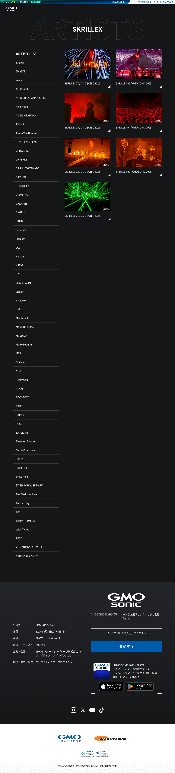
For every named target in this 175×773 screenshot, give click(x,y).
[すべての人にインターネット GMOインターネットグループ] (156, 2)
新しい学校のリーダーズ (29, 547)
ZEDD (19, 538)
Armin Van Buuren (26, 133)
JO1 (18, 247)
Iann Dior (21, 230)
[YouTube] (92, 710)
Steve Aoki (22, 476)
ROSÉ (19, 423)
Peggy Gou (22, 379)
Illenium (20, 238)
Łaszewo (21, 300)
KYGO (19, 274)
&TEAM (20, 62)
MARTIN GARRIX (25, 326)
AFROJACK (22, 89)
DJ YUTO (21, 177)
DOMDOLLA (22, 186)
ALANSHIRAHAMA (26, 115)
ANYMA (20, 124)
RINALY (20, 415)
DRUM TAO (22, 194)
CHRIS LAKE (22, 150)
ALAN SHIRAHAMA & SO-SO (31, 97)
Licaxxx (20, 291)
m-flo (19, 309)
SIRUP (19, 459)
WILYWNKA (22, 529)
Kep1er (20, 256)
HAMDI (20, 221)
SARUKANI (22, 432)
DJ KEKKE (21, 159)
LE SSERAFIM (23, 282)
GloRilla (20, 212)
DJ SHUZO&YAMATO (27, 168)
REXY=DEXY (22, 397)
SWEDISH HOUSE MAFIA (29, 485)
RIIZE (19, 406)
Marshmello (22, 318)
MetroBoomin (24, 344)
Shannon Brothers (26, 441)
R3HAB (20, 388)
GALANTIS (21, 203)
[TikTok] (101, 710)
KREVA (19, 265)
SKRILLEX (21, 468)
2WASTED (21, 71)
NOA (18, 371)
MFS (18, 353)
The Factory (22, 503)
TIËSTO (20, 512)
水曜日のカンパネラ (27, 556)
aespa (19, 80)
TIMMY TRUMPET (25, 520)
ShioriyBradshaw (25, 450)
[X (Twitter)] (83, 710)
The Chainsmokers (26, 494)
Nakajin (20, 362)
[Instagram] (73, 710)
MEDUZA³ (21, 335)
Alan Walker (22, 106)
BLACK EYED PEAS (26, 142)
